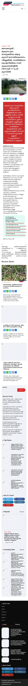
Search (5, 387)
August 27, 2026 (9, 542)
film (5, 532)
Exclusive (4, 612)
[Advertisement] (14, 26)
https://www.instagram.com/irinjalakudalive (16, 235)
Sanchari (4, 615)
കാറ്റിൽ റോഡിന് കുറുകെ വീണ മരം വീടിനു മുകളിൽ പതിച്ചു (13, 326)
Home (3, 606)
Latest (8, 46)
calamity (4, 46)
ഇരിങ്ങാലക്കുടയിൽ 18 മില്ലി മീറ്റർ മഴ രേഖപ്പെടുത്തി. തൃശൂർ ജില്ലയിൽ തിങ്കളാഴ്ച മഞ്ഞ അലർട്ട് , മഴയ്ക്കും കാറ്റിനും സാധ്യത (18, 564)
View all (22, 511)
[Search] (25, 8)
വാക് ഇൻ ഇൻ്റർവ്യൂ (16, 659)
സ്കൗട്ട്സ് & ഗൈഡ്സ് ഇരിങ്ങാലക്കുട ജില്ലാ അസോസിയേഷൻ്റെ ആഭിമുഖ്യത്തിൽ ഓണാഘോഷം (13, 418)
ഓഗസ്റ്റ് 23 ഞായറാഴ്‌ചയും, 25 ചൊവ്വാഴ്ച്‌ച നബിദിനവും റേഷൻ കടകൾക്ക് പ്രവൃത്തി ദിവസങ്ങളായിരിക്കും (18, 642)
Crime (3, 620)
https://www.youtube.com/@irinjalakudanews (16, 232)
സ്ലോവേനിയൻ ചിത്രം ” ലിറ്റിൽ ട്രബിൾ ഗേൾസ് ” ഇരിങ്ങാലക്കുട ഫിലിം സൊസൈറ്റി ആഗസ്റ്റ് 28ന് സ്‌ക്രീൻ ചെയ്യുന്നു (17, 447)
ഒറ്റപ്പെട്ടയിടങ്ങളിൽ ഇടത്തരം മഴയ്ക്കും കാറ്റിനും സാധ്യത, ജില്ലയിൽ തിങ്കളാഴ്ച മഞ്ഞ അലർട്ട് (18, 651)
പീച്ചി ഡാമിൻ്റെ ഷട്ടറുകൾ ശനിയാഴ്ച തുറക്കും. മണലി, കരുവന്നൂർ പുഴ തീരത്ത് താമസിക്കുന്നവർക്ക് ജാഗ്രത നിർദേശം (12, 366)
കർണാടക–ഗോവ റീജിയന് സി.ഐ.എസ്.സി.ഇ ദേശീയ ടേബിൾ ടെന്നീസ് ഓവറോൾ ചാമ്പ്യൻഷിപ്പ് (17, 573)
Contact (4, 617)
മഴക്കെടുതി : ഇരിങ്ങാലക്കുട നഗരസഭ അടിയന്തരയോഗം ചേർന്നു (12, 286)
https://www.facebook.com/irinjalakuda (15, 223)
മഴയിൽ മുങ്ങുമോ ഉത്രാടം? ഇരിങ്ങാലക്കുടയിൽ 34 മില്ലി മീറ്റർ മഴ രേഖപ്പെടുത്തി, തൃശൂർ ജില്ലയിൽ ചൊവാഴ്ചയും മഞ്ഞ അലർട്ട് (17, 484)
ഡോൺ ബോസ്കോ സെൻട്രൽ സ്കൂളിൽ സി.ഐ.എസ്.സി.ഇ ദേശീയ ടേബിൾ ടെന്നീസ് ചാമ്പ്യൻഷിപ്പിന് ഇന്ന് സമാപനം (18, 632)
